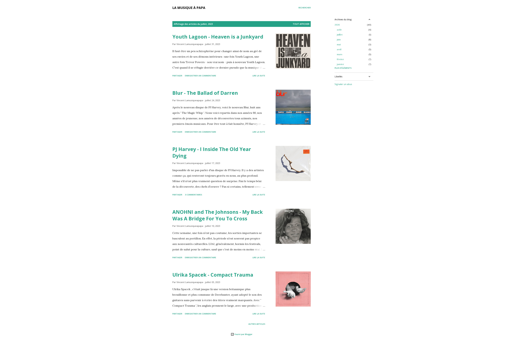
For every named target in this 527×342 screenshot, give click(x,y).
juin (339, 39)
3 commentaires (193, 194)
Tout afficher (301, 24)
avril (339, 49)
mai (339, 44)
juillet (340, 34)
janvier (340, 64)
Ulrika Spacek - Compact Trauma (212, 274)
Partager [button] (177, 75)
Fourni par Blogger (243, 334)
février (340, 59)
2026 (337, 24)
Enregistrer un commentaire (200, 75)
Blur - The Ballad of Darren (205, 93)
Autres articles (256, 324)
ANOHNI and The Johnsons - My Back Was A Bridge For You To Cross (217, 215)
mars (339, 54)
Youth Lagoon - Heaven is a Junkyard (217, 36)
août (339, 29)
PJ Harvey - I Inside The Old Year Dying (211, 152)
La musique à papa (188, 7)
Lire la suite (259, 75)
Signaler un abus (343, 84)
